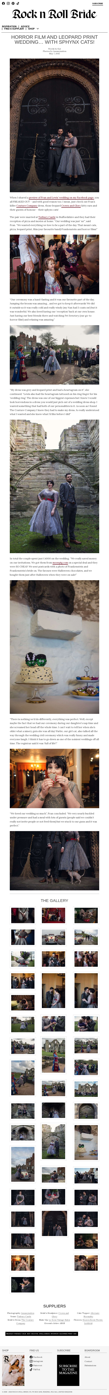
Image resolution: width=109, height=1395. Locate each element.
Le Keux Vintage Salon (59, 1320)
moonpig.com (60, 562)
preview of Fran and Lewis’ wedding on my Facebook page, (61, 197)
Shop (31, 29)
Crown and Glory (71, 205)
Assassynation (59, 51)
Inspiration (9, 26)
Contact (88, 1361)
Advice (25, 26)
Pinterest (37, 1365)
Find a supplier (14, 29)
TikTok (36, 1369)
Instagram (38, 1361)
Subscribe (97, 4)
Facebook (37, 1357)
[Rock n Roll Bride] (54, 14)
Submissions (90, 1365)
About (87, 1357)
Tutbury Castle (46, 217)
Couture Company (27, 205)
